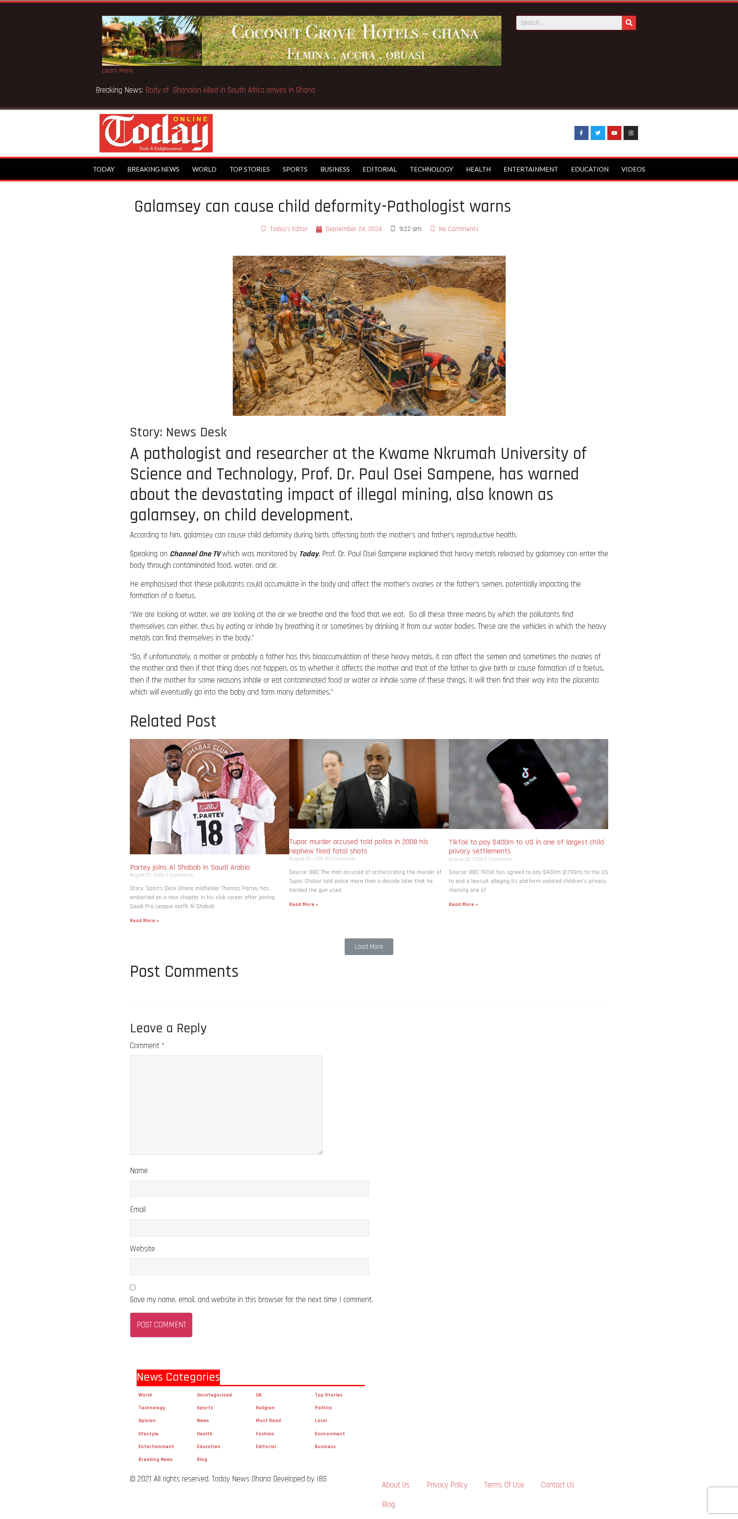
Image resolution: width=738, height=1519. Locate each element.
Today (103, 169)
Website (142, 1249)
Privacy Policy (447, 1485)
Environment (330, 1434)
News (203, 1420)
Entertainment (531, 169)
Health (478, 169)
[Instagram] (631, 133)
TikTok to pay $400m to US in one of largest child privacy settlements (526, 846)
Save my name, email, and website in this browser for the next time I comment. (251, 1300)
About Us (396, 1485)
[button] (369, 946)
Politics (323, 1408)
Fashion (265, 1434)
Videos (633, 169)
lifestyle (148, 1434)
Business (335, 169)
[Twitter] (598, 133)
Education (590, 169)
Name (139, 1171)
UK (259, 1395)
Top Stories (249, 169)
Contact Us (557, 1485)
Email (138, 1210)
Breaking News (153, 169)
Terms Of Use (504, 1485)
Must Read (268, 1420)
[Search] (629, 23)
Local (321, 1420)
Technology (431, 169)
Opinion (147, 1420)
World (204, 169)
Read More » (144, 920)
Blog (202, 1459)
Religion (265, 1408)
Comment (147, 1046)
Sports (295, 169)
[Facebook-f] (581, 133)
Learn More (117, 70)
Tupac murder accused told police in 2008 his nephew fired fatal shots (358, 846)
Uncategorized (214, 1395)
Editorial (380, 169)
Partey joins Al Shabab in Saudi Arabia (190, 867)
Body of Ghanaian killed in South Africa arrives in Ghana (231, 90)
